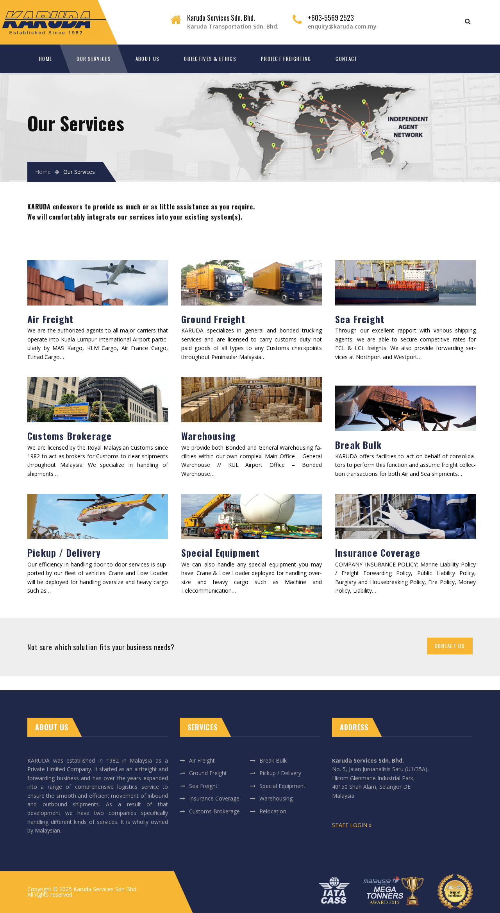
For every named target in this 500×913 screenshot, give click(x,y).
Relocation (272, 811)
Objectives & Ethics (210, 59)
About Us (147, 59)
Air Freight (50, 319)
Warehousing (208, 436)
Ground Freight (213, 319)
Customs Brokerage (69, 436)
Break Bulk (358, 445)
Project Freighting (286, 59)
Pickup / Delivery (64, 552)
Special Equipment (220, 552)
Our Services (94, 59)
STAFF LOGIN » (351, 825)
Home (45, 59)
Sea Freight (359, 319)
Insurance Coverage (378, 552)
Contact (346, 59)
